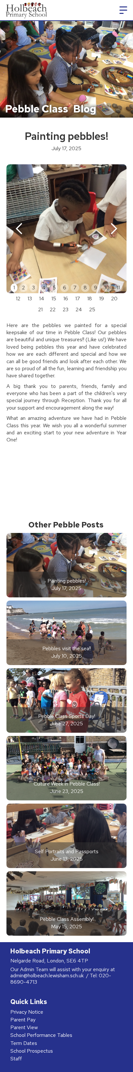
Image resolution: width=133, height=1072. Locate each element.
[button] (123, 10)
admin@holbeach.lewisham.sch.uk (47, 975)
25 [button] (92, 309)
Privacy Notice (26, 1012)
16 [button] (65, 298)
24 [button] (79, 309)
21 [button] (40, 309)
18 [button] (89, 298)
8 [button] (85, 287)
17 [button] (77, 298)
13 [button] (29, 298)
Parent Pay (23, 1019)
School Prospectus (31, 1051)
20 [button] (114, 298)
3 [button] (33, 287)
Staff (16, 1058)
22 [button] (53, 309)
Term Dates (23, 1043)
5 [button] (54, 287)
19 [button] (101, 298)
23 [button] (65, 309)
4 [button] (44, 287)
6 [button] (64, 287)
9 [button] (95, 287)
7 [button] (75, 287)
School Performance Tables (41, 1035)
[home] (25, 10)
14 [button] (41, 298)
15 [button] (53, 298)
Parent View (24, 1027)
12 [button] (18, 298)
